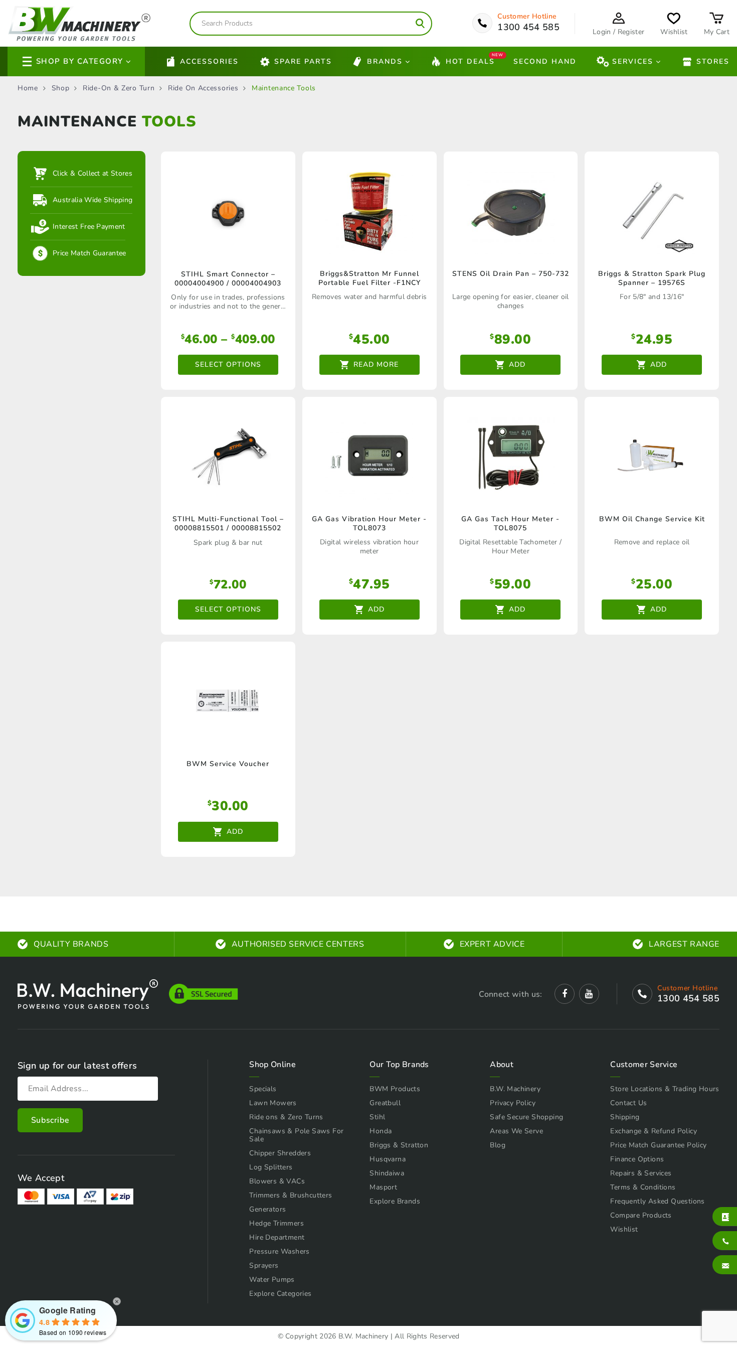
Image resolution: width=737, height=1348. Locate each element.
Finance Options (637, 1159)
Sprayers (263, 1265)
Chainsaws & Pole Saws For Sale (296, 1135)
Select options (228, 364)
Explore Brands (395, 1201)
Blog (497, 1145)
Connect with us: (510, 994)
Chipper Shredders (280, 1153)
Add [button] (517, 364)
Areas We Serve (516, 1131)
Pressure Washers (279, 1251)
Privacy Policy (512, 1103)
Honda (381, 1131)
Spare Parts (303, 61)
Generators (267, 1209)
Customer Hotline (527, 16)
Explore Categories (280, 1293)
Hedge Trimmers (276, 1223)
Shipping (624, 1117)
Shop (61, 88)
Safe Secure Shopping (526, 1117)
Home (28, 88)
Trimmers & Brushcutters (290, 1195)
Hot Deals (470, 60)
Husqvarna (388, 1159)
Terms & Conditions (642, 1187)
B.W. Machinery (515, 1089)
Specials (262, 1089)
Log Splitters (270, 1167)
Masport (383, 1187)
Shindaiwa (387, 1173)
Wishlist (624, 1229)
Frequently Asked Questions (657, 1201)
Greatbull (385, 1103)
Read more (376, 364)
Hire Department (276, 1237)
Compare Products (640, 1215)
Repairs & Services (640, 1173)
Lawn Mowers (272, 1103)
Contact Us (628, 1103)
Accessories (209, 61)
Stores (712, 61)
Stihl (377, 1117)
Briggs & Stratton (399, 1145)
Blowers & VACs (277, 1181)
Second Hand (545, 61)
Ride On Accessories (203, 88)
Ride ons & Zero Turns (286, 1117)
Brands (385, 61)
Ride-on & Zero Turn (118, 88)
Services (632, 61)
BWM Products (395, 1089)
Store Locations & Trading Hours (664, 1089)
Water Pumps (271, 1279)
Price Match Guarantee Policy (658, 1145)
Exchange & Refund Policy (653, 1131)
